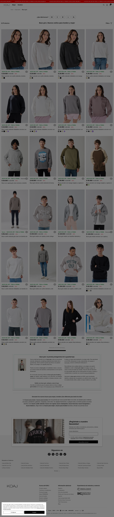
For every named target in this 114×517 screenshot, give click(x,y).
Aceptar (34, 512)
